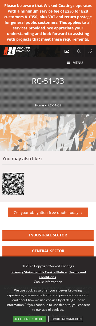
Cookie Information (66, 319)
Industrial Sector (48, 234)
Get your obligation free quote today (46, 212)
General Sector (48, 250)
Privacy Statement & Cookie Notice (39, 272)
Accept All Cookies (29, 319)
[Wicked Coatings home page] (13, 52)
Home (39, 105)
